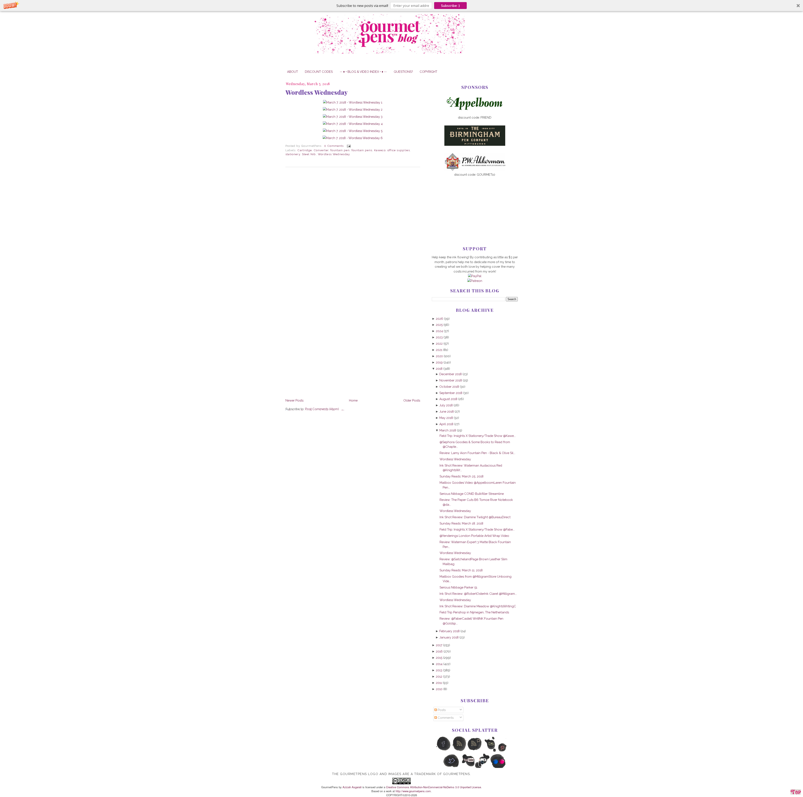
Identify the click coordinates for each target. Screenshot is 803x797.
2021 (439, 350)
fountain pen (340, 150)
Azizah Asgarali (352, 787)
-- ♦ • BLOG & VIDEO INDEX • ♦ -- (363, 71)
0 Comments (334, 145)
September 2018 (450, 393)
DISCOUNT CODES (319, 71)
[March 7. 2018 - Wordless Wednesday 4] (353, 123)
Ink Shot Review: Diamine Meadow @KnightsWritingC (478, 606)
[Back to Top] (795, 792)
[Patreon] (474, 281)
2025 (439, 324)
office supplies (398, 150)
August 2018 (448, 399)
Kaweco (380, 150)
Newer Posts (294, 400)
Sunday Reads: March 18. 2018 (461, 523)
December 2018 (450, 374)
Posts (441, 710)
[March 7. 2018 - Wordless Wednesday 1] (352, 102)
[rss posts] (459, 751)
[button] (401, 5)
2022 (439, 343)
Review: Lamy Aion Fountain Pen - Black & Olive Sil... (477, 453)
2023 (439, 337)
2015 (439, 657)
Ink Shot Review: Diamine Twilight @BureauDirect (475, 517)
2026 (439, 318)
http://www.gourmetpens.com (413, 791)
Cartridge (304, 150)
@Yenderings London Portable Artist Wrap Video (474, 535)
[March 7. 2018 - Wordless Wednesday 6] (353, 138)
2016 (439, 651)
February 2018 (449, 631)
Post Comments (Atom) (322, 409)
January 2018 (449, 637)
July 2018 (446, 405)
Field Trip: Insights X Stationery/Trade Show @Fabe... (477, 529)
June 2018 (446, 411)
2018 (439, 368)
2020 (439, 356)
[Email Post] (348, 145)
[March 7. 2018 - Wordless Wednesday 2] (353, 109)
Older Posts (411, 400)
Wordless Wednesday (316, 92)
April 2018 (446, 424)
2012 (439, 676)
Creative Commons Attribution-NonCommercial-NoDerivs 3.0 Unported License (433, 787)
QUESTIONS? (403, 71)
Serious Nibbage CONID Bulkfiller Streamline (472, 493)
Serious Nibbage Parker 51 (458, 587)
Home (353, 400)
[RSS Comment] (475, 751)
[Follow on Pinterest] (506, 751)
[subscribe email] (490, 751)
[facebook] (443, 751)
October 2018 (449, 386)
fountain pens (362, 150)
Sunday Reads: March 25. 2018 (461, 476)
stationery (292, 154)
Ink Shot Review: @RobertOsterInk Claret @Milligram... (478, 593)
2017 (439, 645)
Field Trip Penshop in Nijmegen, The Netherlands (474, 612)
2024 (439, 331)
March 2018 (447, 430)
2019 (439, 362)
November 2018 (450, 380)
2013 (439, 670)
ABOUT (292, 71)
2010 (439, 689)
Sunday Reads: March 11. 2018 (461, 570)
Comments (445, 717)
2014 (439, 664)
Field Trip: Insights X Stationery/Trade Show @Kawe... (478, 436)
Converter (321, 150)
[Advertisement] (475, 204)
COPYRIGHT (428, 71)
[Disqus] (352, 227)
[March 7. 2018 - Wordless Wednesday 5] (353, 131)
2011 (439, 682)
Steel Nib (309, 154)
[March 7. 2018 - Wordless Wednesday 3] (353, 116)
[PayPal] (474, 276)
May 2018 (446, 418)
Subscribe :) (450, 5)
